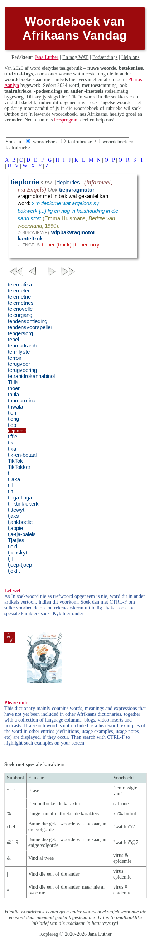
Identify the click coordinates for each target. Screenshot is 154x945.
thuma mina (21, 401)
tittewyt (16, 510)
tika (12, 449)
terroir (14, 358)
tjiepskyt (17, 553)
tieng (13, 419)
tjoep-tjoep (20, 565)
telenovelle (20, 309)
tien (12, 413)
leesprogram (66, 120)
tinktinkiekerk (23, 504)
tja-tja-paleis (22, 534)
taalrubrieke (80, 141)
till (10, 485)
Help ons (130, 57)
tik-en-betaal (22, 455)
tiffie (12, 436)
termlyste (19, 352)
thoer (14, 388)
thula (13, 394)
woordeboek (45, 141)
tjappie (15, 528)
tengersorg (20, 333)
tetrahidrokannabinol (31, 376)
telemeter (19, 291)
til (9, 473)
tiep (12, 425)
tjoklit (14, 571)
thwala (15, 407)
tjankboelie (20, 522)
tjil (10, 559)
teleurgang (20, 315)
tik (10, 443)
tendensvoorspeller (30, 327)
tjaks (13, 516)
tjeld (12, 546)
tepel (13, 339)
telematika (20, 284)
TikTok (15, 461)
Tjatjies (16, 540)
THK (13, 382)
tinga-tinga (20, 498)
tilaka (14, 479)
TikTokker (19, 467)
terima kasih (22, 346)
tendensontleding (27, 321)
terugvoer (19, 364)
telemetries (21, 303)
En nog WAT (75, 57)
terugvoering (22, 370)
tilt (10, 491)
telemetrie (19, 297)
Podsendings (104, 57)
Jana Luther (46, 57)
